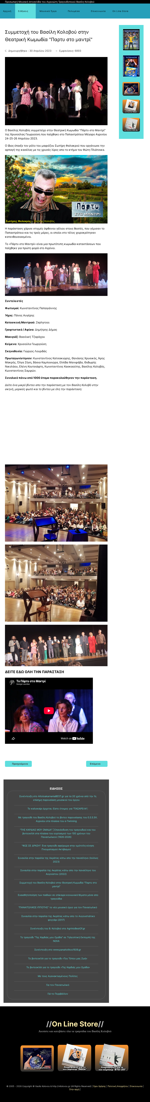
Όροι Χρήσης (99, 1086)
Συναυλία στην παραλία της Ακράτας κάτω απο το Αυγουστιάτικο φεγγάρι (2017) (58, 918)
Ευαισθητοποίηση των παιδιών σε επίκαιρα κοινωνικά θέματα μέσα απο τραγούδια (57, 897)
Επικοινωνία (136, 1086)
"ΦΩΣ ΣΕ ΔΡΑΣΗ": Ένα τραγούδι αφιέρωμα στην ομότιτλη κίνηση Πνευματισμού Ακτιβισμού (58, 847)
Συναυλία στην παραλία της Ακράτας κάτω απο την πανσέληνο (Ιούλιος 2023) (57, 859)
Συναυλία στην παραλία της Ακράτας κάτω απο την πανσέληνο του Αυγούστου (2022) (58, 872)
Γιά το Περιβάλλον (58, 993)
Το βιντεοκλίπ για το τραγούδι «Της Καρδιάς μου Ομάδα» (58, 967)
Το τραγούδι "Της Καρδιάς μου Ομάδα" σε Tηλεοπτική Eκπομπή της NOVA (57, 939)
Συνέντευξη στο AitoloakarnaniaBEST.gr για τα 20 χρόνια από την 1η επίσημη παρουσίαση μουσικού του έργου (57, 798)
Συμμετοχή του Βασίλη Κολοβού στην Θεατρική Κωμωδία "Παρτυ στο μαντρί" (58, 884)
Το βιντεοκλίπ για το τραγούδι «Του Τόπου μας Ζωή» (57, 958)
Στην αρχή (74, 1089)
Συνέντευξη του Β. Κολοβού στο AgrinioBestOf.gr (57, 928)
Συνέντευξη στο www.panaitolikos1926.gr (57, 949)
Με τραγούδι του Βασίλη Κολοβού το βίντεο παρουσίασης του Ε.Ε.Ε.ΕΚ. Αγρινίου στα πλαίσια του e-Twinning (57, 819)
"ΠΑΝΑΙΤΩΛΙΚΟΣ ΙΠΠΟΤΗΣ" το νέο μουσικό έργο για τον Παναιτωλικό (57, 907)
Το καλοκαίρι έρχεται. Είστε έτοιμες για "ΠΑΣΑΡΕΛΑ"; (58, 808)
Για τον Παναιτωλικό (57, 984)
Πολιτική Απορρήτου (118, 1086)
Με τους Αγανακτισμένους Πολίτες (58, 976)
